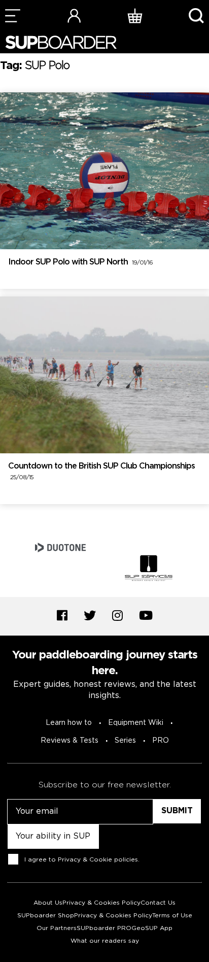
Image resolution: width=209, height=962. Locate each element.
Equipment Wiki (135, 723)
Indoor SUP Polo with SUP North (80, 262)
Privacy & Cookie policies (98, 860)
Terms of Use (172, 915)
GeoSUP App (151, 928)
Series (125, 741)
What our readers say (105, 941)
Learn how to (69, 723)
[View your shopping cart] (135, 15)
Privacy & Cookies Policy (101, 903)
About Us (47, 903)
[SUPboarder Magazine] (61, 42)
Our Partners (57, 928)
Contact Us (158, 903)
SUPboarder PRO (104, 928)
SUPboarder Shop (45, 915)
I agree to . (82, 860)
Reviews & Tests (69, 741)
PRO (160, 741)
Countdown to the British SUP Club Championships (101, 471)
